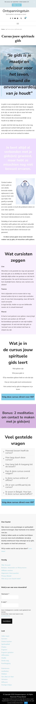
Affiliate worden (7, 570)
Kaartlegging (5, 663)
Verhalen (4, 679)
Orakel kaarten (6, 641)
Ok (26, 702)
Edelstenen (5, 668)
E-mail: (4, 602)
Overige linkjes (6, 685)
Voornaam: (5, 594)
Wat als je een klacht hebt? (11, 579)
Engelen (4, 650)
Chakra (3, 647)
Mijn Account (5, 565)
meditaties (5, 671)
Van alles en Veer (7, 677)
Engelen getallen (7, 652)
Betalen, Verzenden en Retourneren (13, 568)
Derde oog (5, 661)
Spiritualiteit (5, 644)
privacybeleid (5, 616)
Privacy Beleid (6, 576)
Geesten (4, 639)
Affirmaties (5, 655)
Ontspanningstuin (16, 11)
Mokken (4, 674)
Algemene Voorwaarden (10, 573)
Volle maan (5, 636)
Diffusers (4, 682)
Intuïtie (3, 658)
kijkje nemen (16, 5)
